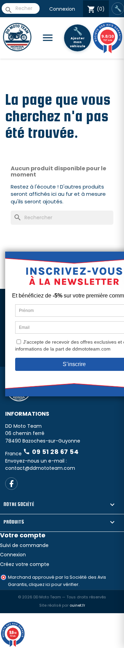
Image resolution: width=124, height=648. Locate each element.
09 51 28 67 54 (51, 451)
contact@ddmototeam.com (40, 468)
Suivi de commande (24, 545)
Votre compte (22, 535)
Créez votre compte (24, 564)
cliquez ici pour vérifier (54, 584)
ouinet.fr (77, 605)
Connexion (62, 9)
